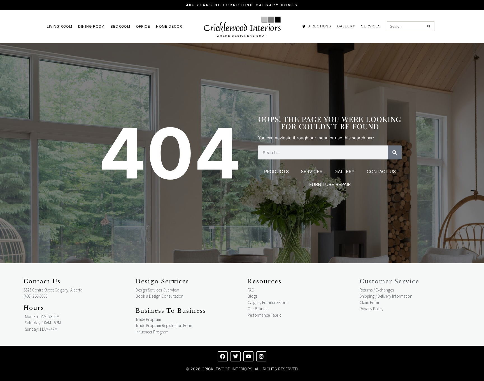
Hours (34, 308)
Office (143, 27)
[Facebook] (223, 356)
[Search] (429, 26)
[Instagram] (261, 356)
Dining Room (91, 27)
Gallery (346, 26)
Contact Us (381, 171)
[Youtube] (248, 356)
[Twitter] (236, 356)
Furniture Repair (330, 184)
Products (276, 171)
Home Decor (169, 27)
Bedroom (120, 27)
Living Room (59, 27)
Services (371, 26)
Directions (319, 26)
